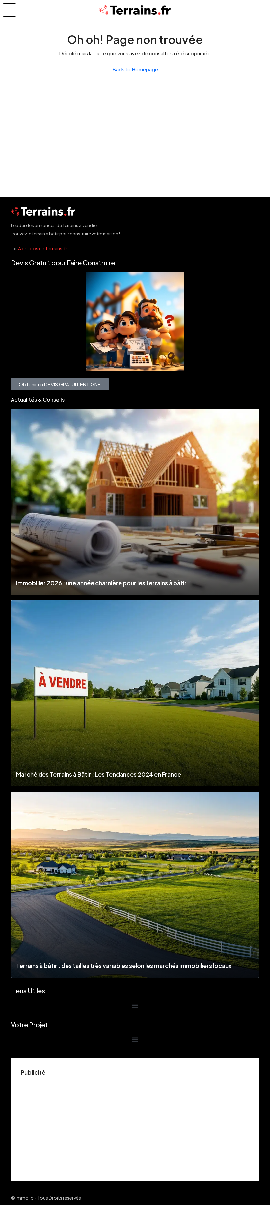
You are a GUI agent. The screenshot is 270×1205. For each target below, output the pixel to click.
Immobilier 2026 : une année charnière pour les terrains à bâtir (101, 583)
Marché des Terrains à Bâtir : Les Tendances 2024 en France (98, 774)
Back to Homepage (135, 69)
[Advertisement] (135, 1125)
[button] (9, 10)
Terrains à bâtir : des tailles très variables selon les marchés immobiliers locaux (124, 965)
